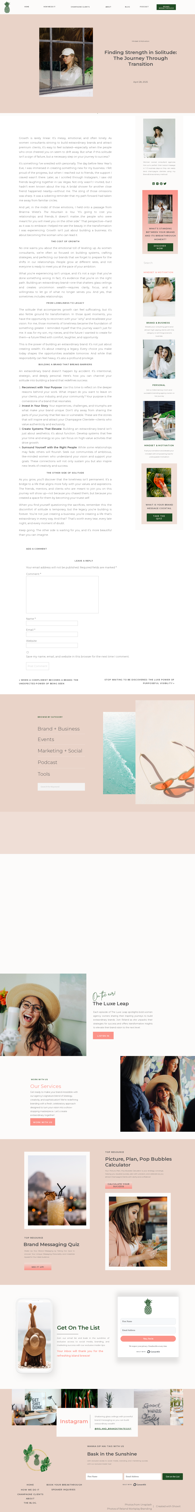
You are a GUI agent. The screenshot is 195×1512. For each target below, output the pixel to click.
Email (30, 629)
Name (31, 618)
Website (31, 641)
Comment (33, 574)
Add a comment (36, 549)
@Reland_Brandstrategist (113, 1428)
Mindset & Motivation (140, 41)
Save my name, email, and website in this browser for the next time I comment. (77, 656)
